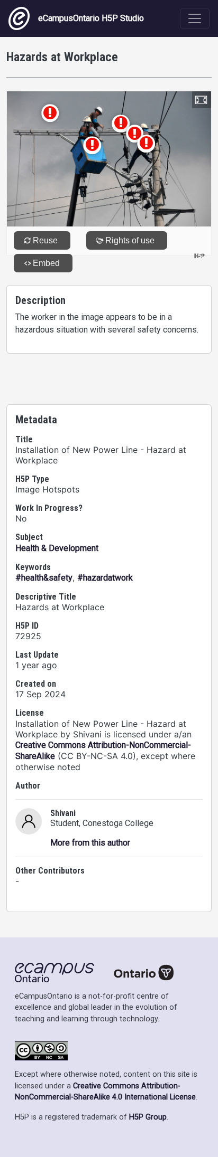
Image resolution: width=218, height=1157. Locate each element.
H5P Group (148, 1117)
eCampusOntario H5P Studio (91, 18)
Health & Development (56, 548)
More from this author (90, 843)
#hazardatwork (105, 578)
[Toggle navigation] (195, 18)
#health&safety (43, 578)
